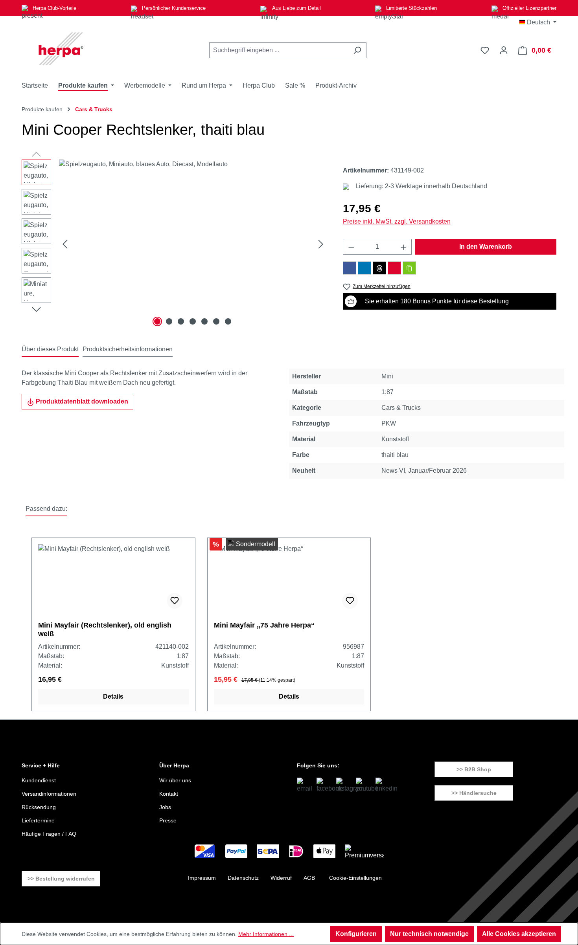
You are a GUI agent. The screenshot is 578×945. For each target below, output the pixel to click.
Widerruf (281, 878)
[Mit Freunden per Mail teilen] (394, 268)
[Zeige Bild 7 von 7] (228, 321)
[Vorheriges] (65, 244)
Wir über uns (175, 780)
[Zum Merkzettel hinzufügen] (174, 601)
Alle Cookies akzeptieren (519, 933)
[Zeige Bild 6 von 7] (216, 321)
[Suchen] (357, 50)
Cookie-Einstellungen (355, 878)
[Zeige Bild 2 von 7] (169, 321)
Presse (168, 820)
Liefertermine (38, 820)
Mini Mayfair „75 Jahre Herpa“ (264, 625)
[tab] (50, 350)
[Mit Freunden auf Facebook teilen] (349, 268)
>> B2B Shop (474, 769)
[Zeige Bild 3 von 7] (181, 321)
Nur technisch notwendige (429, 933)
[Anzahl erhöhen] (404, 247)
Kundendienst (39, 780)
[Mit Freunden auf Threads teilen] (379, 268)
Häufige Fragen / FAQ (49, 834)
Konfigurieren (356, 933)
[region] (174, 244)
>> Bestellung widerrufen (61, 878)
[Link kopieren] (409, 268)
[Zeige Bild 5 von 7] (204, 321)
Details (113, 696)
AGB (309, 878)
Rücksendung (39, 807)
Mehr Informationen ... (266, 934)
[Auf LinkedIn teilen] (364, 268)
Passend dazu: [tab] (46, 508)
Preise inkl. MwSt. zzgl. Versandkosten (397, 221)
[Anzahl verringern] (351, 247)
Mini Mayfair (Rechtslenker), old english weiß (104, 629)
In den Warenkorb (485, 246)
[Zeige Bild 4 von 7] (193, 321)
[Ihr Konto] (503, 50)
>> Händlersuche (474, 793)
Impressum (202, 878)
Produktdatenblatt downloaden (81, 401)
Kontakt (168, 794)
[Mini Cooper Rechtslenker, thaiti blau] (193, 244)
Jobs (165, 807)
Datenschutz (243, 878)
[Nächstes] (321, 244)
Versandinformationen (49, 794)
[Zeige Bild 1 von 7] (157, 321)
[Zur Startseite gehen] (61, 48)
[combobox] (278, 50)
